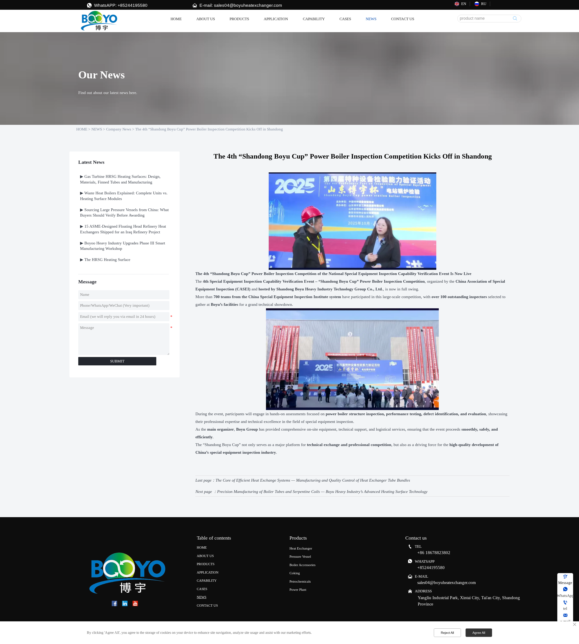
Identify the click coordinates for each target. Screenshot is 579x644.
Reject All (447, 632)
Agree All (478, 632)
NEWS (96, 129)
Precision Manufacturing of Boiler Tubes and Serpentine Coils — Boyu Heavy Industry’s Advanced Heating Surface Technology (322, 491)
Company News (118, 129)
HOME (81, 129)
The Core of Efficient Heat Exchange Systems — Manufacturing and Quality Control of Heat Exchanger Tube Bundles (313, 480)
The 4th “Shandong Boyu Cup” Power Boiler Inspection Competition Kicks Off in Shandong (209, 129)
